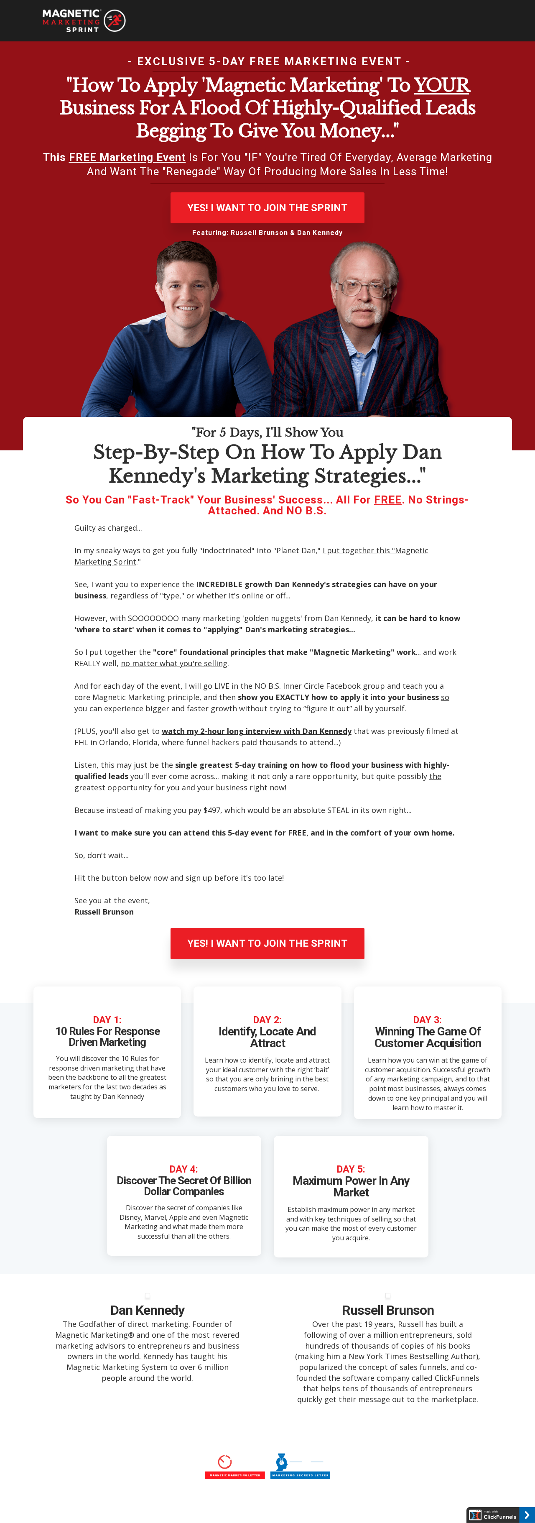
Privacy (224, 1501)
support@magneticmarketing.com (294, 1501)
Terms (197, 1501)
